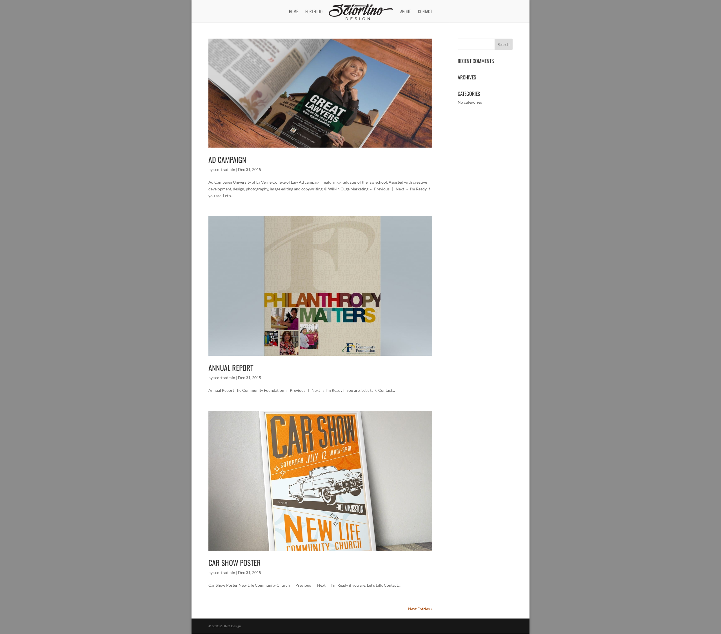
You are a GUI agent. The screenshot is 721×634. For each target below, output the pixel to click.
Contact (425, 11)
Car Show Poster (234, 562)
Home (293, 11)
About (405, 11)
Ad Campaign (227, 159)
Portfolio (313, 11)
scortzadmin (224, 169)
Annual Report (230, 367)
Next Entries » (420, 608)
